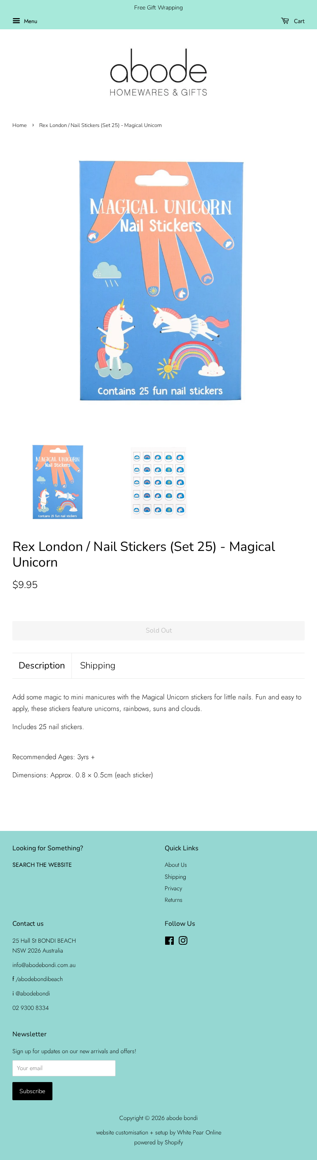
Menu (29, 21)
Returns (173, 900)
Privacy (173, 888)
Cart (298, 21)
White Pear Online (199, 1132)
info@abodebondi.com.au (44, 965)
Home (19, 125)
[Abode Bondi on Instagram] (182, 942)
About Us (176, 865)
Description (42, 665)
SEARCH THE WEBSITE (42, 865)
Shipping (98, 665)
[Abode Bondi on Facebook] (169, 942)
